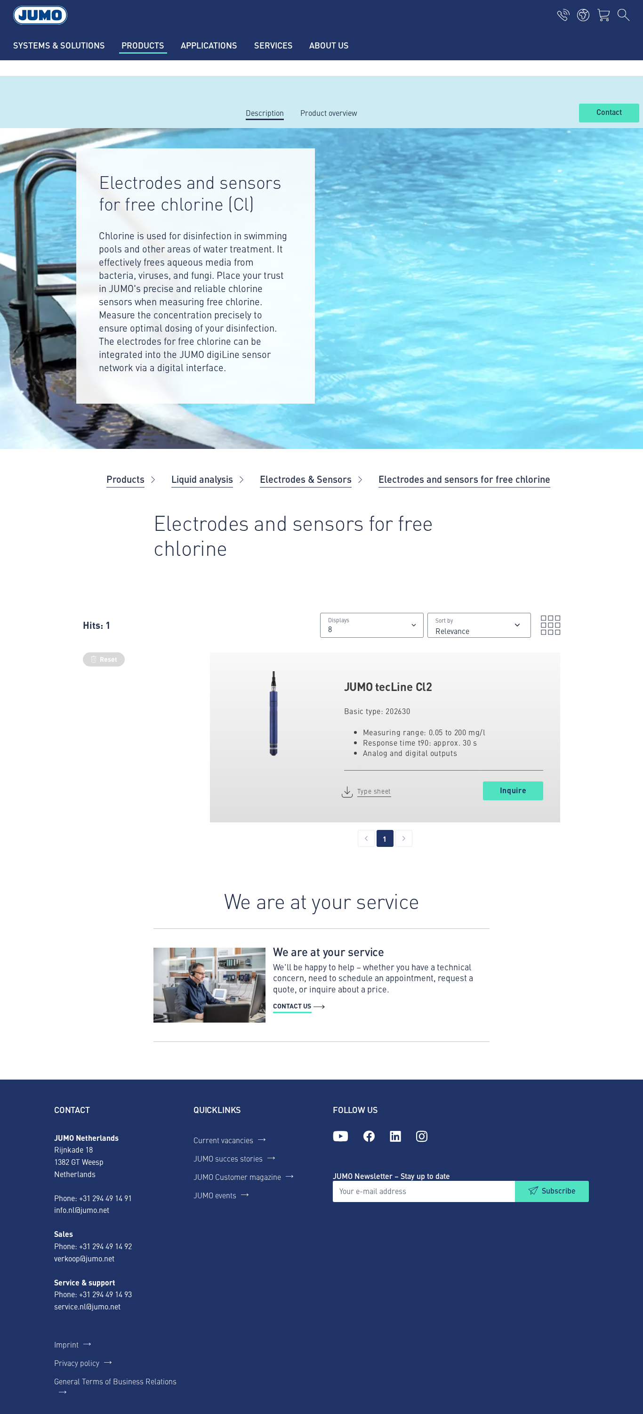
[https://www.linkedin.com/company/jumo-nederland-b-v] (395, 1136)
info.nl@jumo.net (81, 1209)
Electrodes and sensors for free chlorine (464, 479)
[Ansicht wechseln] (547, 625)
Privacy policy (76, 1362)
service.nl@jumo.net (87, 1306)
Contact (609, 112)
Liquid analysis (202, 479)
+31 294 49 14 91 (105, 1198)
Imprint (66, 1344)
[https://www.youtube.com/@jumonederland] (340, 1136)
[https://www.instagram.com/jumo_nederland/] (421, 1136)
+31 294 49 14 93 (105, 1294)
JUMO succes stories (228, 1158)
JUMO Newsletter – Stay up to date (391, 1175)
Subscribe (559, 1190)
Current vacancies (223, 1140)
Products (125, 479)
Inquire (513, 790)
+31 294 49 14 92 (105, 1246)
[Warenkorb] (603, 15)
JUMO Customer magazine (237, 1176)
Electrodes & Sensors (306, 479)
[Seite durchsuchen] (624, 15)
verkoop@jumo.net (84, 1258)
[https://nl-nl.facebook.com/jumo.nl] (369, 1136)
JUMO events (214, 1195)
